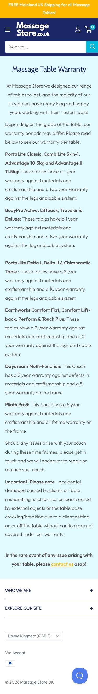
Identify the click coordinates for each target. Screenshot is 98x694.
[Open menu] (7, 30)
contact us (62, 564)
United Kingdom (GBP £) (29, 635)
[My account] (77, 29)
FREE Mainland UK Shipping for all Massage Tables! (49, 8)
